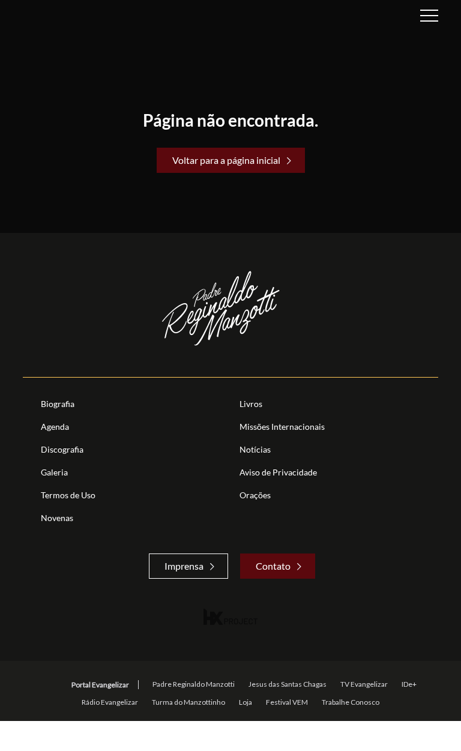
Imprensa (183, 566)
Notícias (255, 449)
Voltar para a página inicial (226, 160)
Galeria (54, 472)
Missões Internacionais (282, 426)
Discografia (62, 449)
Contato (273, 566)
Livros (251, 404)
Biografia (57, 404)
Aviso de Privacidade (278, 472)
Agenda (55, 426)
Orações (255, 495)
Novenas (57, 518)
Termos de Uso (68, 495)
